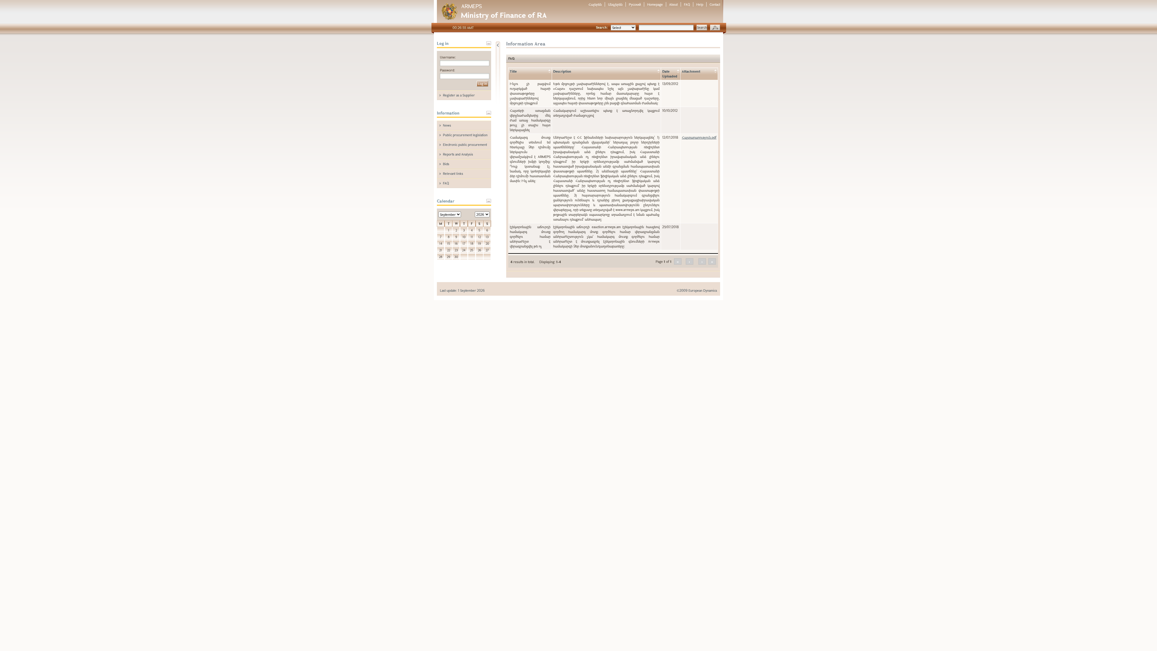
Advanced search (715, 28)
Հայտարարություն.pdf (699, 137)
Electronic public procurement (465, 144)
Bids (446, 164)
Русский (635, 4)
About (673, 4)
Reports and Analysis (458, 154)
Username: (448, 57)
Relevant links (453, 173)
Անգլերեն (615, 4)
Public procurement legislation (465, 135)
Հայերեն (595, 4)
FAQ (687, 4)
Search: (602, 27)
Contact (715, 4)
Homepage (655, 4)
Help (699, 4)
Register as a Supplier (459, 95)
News (447, 125)
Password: (447, 70)
